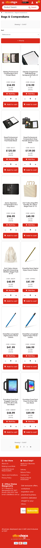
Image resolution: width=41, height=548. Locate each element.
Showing (20, 24)
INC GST (24, 2)
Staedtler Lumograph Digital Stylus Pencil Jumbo (30, 335)
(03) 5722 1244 (12, 492)
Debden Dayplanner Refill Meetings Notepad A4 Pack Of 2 (30, 74)
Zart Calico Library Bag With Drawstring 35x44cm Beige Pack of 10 (10, 271)
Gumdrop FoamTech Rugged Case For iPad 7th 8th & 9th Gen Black (10, 402)
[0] (37, 3)
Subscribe (32, 510)
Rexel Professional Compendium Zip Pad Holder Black (10, 139)
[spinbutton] (10, 99)
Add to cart (11, 104)
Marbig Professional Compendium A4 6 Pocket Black (10, 73)
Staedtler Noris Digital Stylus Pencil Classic (30, 269)
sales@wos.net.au (12, 494)
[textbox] (14, 7)
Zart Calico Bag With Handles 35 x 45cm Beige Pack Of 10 (30, 204)
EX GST (22, 2)
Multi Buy (11, 94)
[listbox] (20, 34)
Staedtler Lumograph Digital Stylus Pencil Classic (11, 335)
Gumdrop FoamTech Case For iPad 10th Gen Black (30, 401)
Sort (2, 30)
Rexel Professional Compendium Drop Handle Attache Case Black (30, 140)
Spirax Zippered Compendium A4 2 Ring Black (11, 204)
